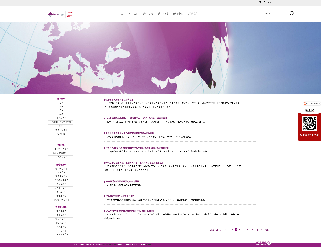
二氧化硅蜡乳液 (61, 188)
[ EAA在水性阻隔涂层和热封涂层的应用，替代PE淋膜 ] (129, 211)
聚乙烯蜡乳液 (61, 169)
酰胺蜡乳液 (61, 184)
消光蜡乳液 (61, 227)
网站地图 (148, 245)
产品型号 (148, 13)
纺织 (61, 114)
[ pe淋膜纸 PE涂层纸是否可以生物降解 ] (122, 181)
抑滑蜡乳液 (61, 231)
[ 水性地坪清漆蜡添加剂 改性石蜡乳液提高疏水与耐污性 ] (129, 133)
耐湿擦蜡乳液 (61, 223)
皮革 (61, 110)
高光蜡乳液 (61, 211)
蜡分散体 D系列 (61, 149)
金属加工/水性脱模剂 (61, 122)
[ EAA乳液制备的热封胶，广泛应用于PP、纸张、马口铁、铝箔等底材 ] (136, 118)
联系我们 (193, 13)
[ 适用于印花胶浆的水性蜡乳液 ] (118, 100)
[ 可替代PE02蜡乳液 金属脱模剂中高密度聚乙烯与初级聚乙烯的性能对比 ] (137, 148)
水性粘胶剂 (61, 118)
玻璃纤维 (61, 134)
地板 (61, 126)
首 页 (120, 13)
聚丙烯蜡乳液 (61, 176)
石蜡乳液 (61, 172)
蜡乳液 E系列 (61, 157)
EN (264, 2)
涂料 (61, 103)
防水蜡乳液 (61, 215)
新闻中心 (178, 13)
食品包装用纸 (61, 130)
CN (269, 2)
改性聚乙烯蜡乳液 (61, 200)
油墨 (61, 106)
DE (260, 2)
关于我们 (133, 13)
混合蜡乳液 (61, 196)
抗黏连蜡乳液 (61, 219)
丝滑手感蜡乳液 (61, 234)
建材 (61, 138)
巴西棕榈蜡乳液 (61, 180)
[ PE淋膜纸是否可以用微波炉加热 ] (119, 196)
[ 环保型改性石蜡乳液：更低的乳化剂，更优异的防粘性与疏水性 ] (133, 163)
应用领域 (163, 13)
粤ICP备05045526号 (110, 245)
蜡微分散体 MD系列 (61, 153)
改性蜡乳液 (61, 192)
